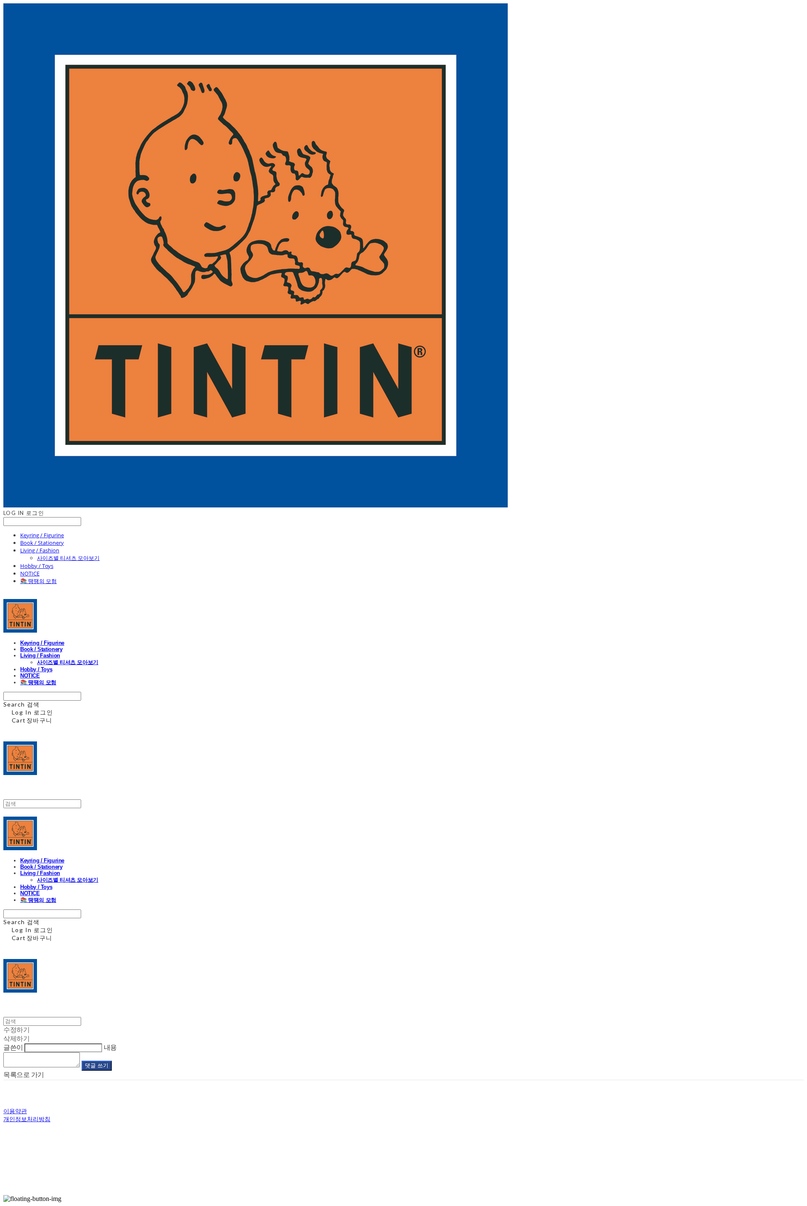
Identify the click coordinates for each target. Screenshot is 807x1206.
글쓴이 (13, 1047)
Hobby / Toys (36, 566)
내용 (110, 1047)
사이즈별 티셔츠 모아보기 (68, 558)
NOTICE (30, 573)
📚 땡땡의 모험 (38, 581)
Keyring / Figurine (42, 535)
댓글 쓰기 (96, 1065)
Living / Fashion (39, 550)
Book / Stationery (42, 543)
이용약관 (15, 1110)
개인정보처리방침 (26, 1118)
